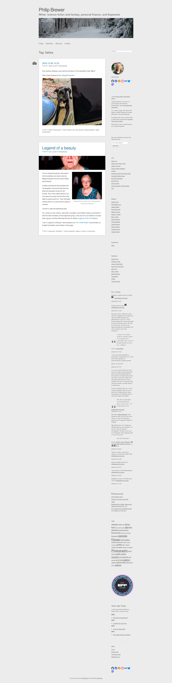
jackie (119, 544)
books (117, 527)
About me (58, 43)
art (123, 525)
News (50, 130)
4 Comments (91, 231)
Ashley (69, 130)
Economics (116, 532)
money (113, 547)
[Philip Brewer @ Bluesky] (129, 81)
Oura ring (125, 547)
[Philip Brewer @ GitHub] (112, 81)
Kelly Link (114, 269)
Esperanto (52, 231)
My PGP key (115, 181)
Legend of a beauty (59, 147)
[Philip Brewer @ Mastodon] (112, 84)
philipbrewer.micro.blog (121, 298)
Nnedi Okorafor (115, 219)
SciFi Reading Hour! (117, 497)
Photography (57, 130)
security (125, 557)
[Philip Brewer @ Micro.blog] (119, 81)
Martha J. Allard (115, 214)
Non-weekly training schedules (121, 635)
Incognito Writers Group (118, 176)
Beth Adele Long (116, 204)
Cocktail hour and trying (120, 623)
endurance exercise (126, 533)
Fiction (41, 43)
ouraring (130, 547)
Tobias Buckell (115, 232)
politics (113, 554)
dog (73, 130)
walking (126, 559)
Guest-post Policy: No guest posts (121, 173)
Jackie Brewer (115, 207)
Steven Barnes (115, 224)
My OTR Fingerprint (117, 178)
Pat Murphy (114, 276)
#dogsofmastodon (68, 75)
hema (121, 542)
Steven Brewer (115, 227)
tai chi (118, 560)
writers (113, 565)
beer (113, 527)
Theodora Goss (115, 229)
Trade (113, 502)
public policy (121, 554)
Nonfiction (49, 43)
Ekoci (112, 245)
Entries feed (114, 652)
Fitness (115, 539)
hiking (125, 542)
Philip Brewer (51, 9)
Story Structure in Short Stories (120, 186)
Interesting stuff (118, 494)
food (121, 540)
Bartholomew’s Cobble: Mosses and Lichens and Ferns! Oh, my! (121, 505)
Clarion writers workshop (118, 169)
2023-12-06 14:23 (50, 63)
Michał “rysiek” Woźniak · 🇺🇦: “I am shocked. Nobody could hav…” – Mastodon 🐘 (122, 444)
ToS (112, 188)
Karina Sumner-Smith (117, 266)
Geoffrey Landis (115, 262)
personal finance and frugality (122, 120)
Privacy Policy (115, 183)
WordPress (85, 678)
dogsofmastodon (89, 130)
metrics (127, 545)
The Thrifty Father (82, 222)
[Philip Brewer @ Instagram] (122, 81)
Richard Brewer (115, 222)
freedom (127, 540)
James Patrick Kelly (117, 264)
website (113, 562)
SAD (120, 557)
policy (130, 551)
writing (118, 564)
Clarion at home (115, 166)
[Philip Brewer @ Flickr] (125, 81)
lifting (123, 545)
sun (130, 557)
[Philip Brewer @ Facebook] (116, 81)
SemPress (99, 678)
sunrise (113, 560)
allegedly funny (116, 524)
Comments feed (115, 654)
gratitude (113, 542)
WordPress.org (115, 657)
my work (83, 231)
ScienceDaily (119, 349)
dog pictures (79, 130)
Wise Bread (130, 562)
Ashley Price (114, 202)
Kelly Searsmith (115, 209)
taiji (121, 560)
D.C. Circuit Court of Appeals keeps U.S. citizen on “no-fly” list (121, 510)
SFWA (113, 279)
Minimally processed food (120, 618)
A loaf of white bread (119, 629)
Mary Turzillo (115, 217)
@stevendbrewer (122, 414)
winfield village (121, 562)
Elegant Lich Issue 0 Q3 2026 (119, 499)
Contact (67, 43)
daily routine (122, 527)
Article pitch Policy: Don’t (118, 164)
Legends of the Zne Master (87, 218)
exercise (122, 535)
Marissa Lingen (115, 212)
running (115, 556)
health (118, 542)
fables (97, 130)
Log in (113, 649)
